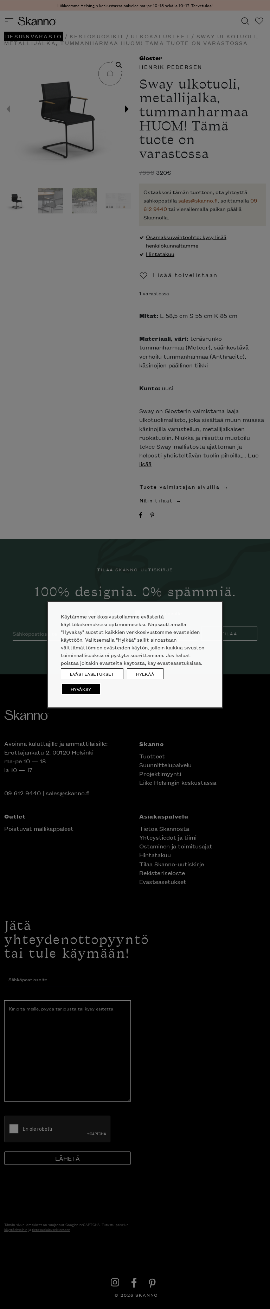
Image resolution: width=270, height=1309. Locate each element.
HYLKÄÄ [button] (145, 673)
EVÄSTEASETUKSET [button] (92, 673)
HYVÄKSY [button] (81, 689)
